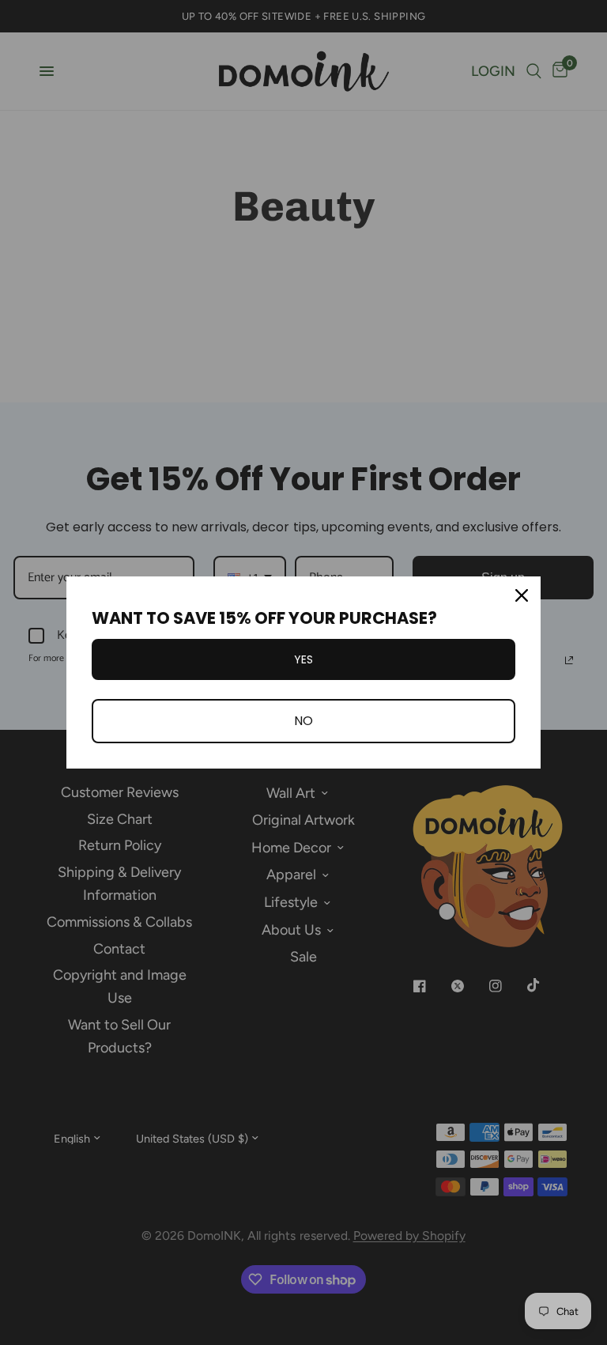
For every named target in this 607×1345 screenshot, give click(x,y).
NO (303, 721)
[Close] (522, 595)
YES (303, 659)
